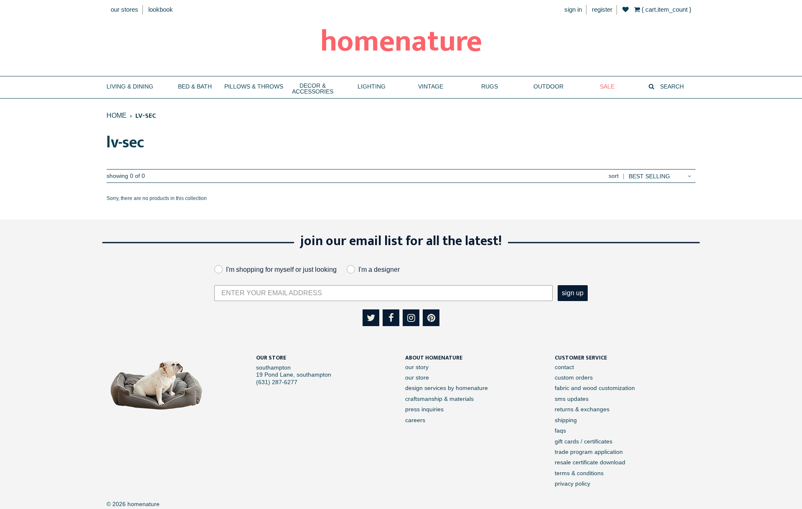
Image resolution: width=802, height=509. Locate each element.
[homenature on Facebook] (391, 317)
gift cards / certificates (583, 441)
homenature (401, 42)
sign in (573, 9)
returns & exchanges (582, 409)
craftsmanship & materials (439, 398)
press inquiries (424, 409)
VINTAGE (430, 87)
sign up (573, 292)
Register (602, 9)
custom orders (574, 377)
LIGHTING (372, 87)
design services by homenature (446, 388)
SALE (607, 87)
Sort (614, 175)
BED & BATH (195, 87)
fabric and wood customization (595, 388)
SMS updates (572, 398)
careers (415, 420)
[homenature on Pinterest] (431, 317)
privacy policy (572, 483)
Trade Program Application (589, 451)
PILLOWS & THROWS (253, 87)
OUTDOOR (548, 87)
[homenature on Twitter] (371, 317)
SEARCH (671, 87)
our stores (124, 9)
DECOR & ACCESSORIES (312, 89)
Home (117, 115)
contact (564, 367)
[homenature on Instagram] (411, 317)
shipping (566, 420)
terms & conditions (579, 473)
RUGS (489, 87)
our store (417, 377)
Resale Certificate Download (590, 462)
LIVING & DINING (130, 87)
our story (417, 367)
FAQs (560, 430)
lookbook (160, 9)
